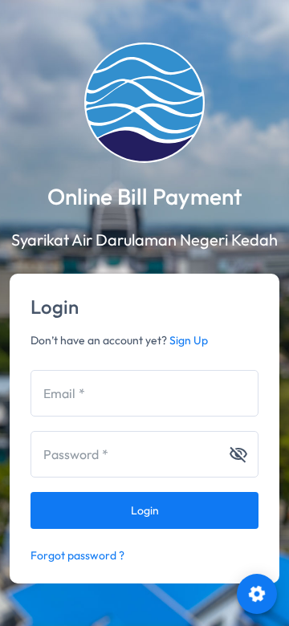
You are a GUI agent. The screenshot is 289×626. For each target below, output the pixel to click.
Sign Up (188, 340)
